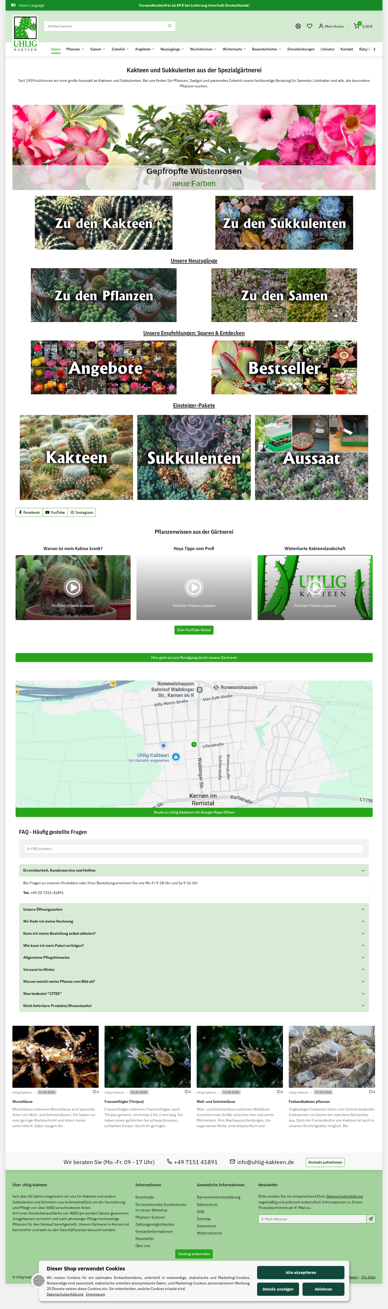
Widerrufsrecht (209, 1233)
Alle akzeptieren (301, 1272)
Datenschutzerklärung (344, 1196)
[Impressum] (298, 26)
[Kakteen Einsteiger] (76, 457)
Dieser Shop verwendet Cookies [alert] (86, 1268)
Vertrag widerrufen (194, 1253)
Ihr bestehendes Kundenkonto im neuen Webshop (160, 1207)
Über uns (142, 1245)
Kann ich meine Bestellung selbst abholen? (59, 933)
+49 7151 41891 (196, 1162)
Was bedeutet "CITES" (42, 993)
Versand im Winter (39, 969)
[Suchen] (170, 26)
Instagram (84, 512)
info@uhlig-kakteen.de (265, 1162)
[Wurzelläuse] (55, 1057)
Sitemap (204, 1218)
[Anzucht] (311, 457)
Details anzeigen (278, 1289)
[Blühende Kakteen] (194, 147)
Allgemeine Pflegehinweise (46, 957)
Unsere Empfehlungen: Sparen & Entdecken (194, 333)
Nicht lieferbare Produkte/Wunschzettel (57, 1005)
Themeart (350, 1277)
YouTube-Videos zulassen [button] (73, 605)
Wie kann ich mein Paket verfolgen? (53, 945)
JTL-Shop (368, 1277)
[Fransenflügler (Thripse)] (148, 1057)
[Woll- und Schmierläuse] (240, 1057)
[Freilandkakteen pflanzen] (332, 1057)
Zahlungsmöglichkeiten (154, 1224)
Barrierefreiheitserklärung (218, 1197)
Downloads (144, 1197)
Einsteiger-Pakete (194, 405)
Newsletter (144, 1238)
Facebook (31, 512)
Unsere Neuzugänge (194, 261)
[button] (309, 26)
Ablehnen (323, 1289)
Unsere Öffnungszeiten (43, 909)
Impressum (206, 1225)
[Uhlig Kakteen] (25, 34)
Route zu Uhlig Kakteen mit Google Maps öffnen (194, 812)
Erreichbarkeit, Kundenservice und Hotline (59, 870)
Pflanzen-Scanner (150, 1217)
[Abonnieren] (371, 1219)
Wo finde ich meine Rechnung (48, 921)
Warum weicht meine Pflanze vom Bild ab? (59, 981)
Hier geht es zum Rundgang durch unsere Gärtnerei (194, 657)
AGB (200, 1211)
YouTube (57, 512)
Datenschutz (207, 1204)
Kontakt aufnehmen (325, 1162)
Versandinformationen (154, 1231)
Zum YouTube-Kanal (194, 629)
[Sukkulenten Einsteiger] (193, 457)
